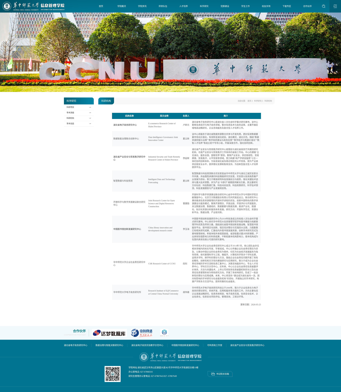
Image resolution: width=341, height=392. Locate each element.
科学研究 (204, 6)
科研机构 (70, 118)
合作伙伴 (307, 6)
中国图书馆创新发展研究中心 (127, 229)
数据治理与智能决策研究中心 (109, 345)
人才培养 (183, 6)
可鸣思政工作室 (214, 345)
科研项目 (70, 107)
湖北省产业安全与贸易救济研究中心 (247, 345)
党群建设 (225, 6)
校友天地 (266, 6)
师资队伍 (163, 6)
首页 (101, 6)
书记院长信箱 (220, 373)
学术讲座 (70, 113)
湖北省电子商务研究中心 (125, 125)
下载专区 (287, 6)
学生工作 (245, 6)
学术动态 (70, 124)
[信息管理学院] (33, 6)
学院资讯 (142, 6)
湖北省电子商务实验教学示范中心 (147, 345)
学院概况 (121, 6)
